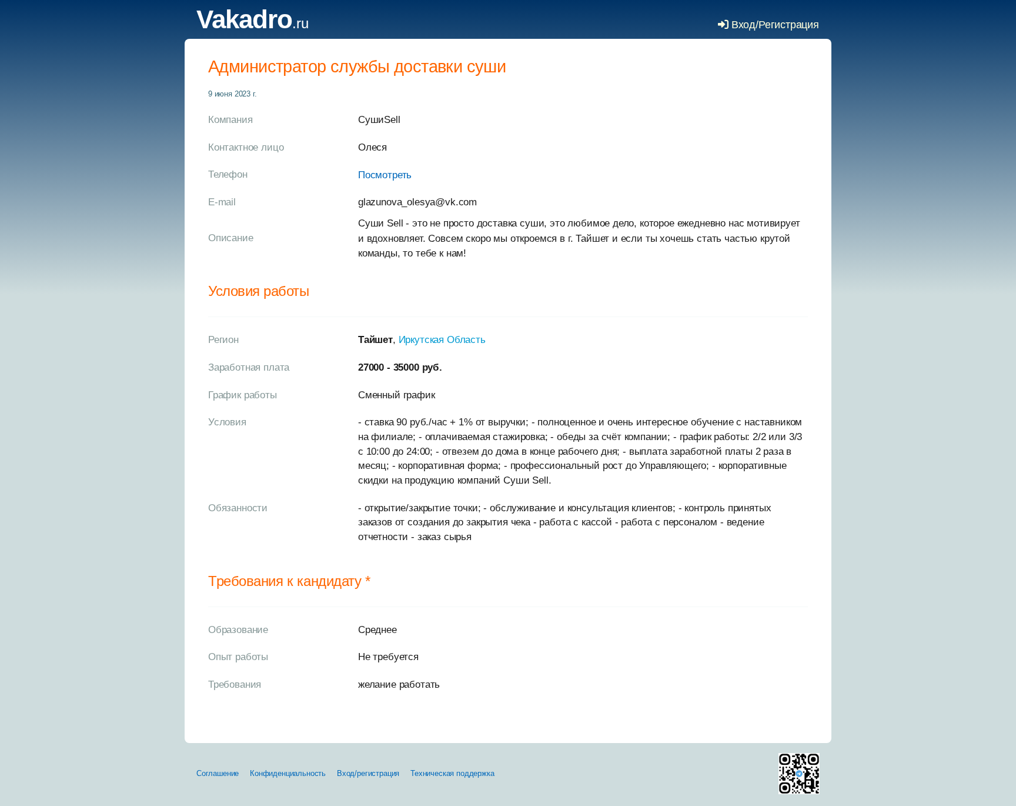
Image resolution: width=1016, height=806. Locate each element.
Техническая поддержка (452, 773)
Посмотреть (385, 175)
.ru (252, 23)
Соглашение (217, 773)
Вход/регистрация (368, 773)
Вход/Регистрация (773, 25)
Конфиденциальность (288, 773)
